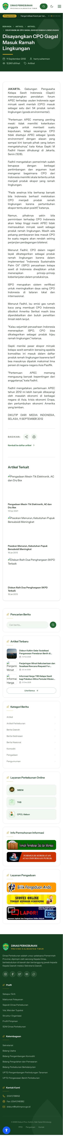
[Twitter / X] (20, 974)
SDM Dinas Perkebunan (14, 1026)
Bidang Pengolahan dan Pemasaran (20, 1061)
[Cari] (44, 6)
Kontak (41, 1127)
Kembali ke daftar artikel (19, 445)
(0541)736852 (13, 1096)
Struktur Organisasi (12, 1015)
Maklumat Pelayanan (13, 999)
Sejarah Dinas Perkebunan (15, 1005)
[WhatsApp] (34, 974)
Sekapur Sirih (9, 994)
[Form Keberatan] (31, 857)
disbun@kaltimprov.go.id (18, 1106)
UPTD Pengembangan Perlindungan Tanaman (25, 1072)
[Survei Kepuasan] (31, 899)
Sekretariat (8, 1045)
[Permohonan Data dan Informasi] (31, 845)
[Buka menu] (59, 6)
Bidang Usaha (9, 1050)
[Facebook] (12, 974)
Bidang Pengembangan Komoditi (19, 1056)
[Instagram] (5, 974)
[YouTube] (27, 974)
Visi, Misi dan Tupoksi (13, 1010)
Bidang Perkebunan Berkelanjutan (19, 1067)
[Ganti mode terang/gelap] (52, 6)
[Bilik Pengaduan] (31, 887)
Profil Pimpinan (10, 1021)
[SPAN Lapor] (31, 913)
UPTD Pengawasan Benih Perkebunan (21, 1078)
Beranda (7, 26)
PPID (21, 1127)
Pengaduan (30, 1127)
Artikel (19, 26)
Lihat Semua (29, 690)
